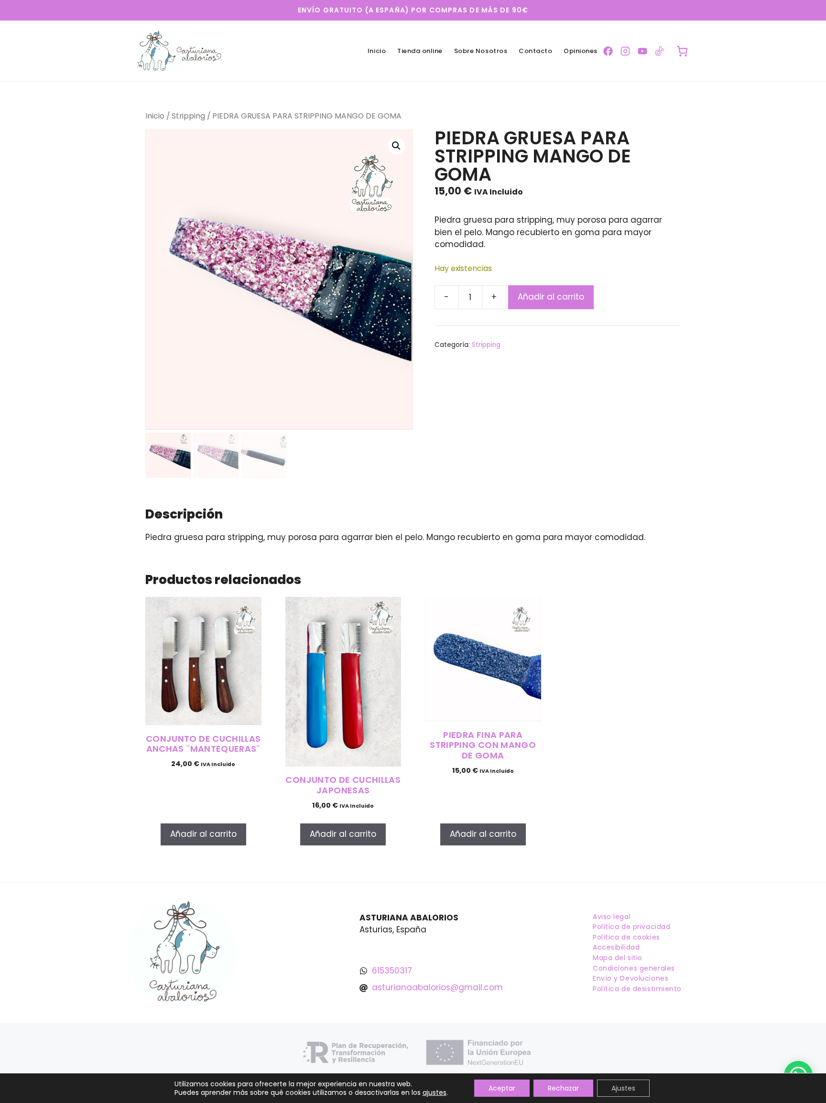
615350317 (392, 970)
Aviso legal (611, 916)
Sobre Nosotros (480, 50)
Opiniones (581, 50)
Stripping (188, 116)
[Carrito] (682, 51)
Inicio (377, 50)
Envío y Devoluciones (630, 978)
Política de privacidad (631, 926)
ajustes (434, 1092)
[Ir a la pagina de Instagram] (625, 51)
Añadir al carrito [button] (203, 834)
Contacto (535, 50)
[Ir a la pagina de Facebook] (608, 51)
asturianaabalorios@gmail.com (437, 987)
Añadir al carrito (551, 297)
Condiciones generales (634, 968)
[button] (396, 145)
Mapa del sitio (617, 957)
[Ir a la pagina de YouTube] (642, 51)
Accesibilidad (616, 947)
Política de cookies (626, 937)
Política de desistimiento (637, 989)
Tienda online (420, 50)
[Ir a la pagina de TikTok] (659, 51)
